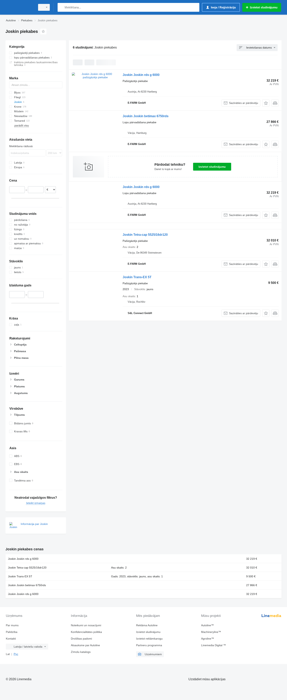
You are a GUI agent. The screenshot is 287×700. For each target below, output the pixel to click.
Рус (16, 654)
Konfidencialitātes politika (86, 631)
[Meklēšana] (61, 7)
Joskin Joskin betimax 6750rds (145, 116)
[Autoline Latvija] (19, 7)
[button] (265, 103)
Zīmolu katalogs (81, 651)
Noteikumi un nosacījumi (86, 625)
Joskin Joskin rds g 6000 (141, 74)
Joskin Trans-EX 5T (137, 277)
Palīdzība (11, 631)
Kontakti (11, 638)
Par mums (12, 625)
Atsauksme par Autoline (85, 645)
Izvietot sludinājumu (212, 166)
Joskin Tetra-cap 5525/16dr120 (145, 234)
